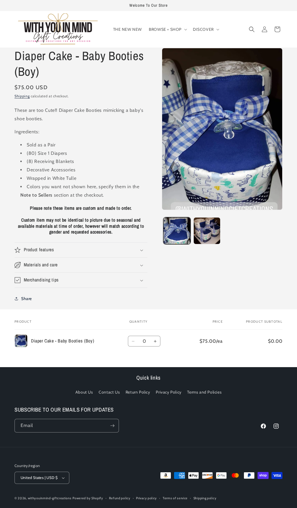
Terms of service (175, 498)
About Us (84, 392)
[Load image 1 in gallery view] (176, 230)
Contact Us (109, 392)
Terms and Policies (204, 392)
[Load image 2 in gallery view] (206, 230)
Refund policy (120, 498)
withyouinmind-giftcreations (50, 498)
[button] (167, 29)
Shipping (22, 96)
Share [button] (26, 298)
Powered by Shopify (88, 498)
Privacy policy (146, 498)
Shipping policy (205, 498)
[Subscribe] (112, 425)
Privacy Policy (168, 392)
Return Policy (138, 392)
